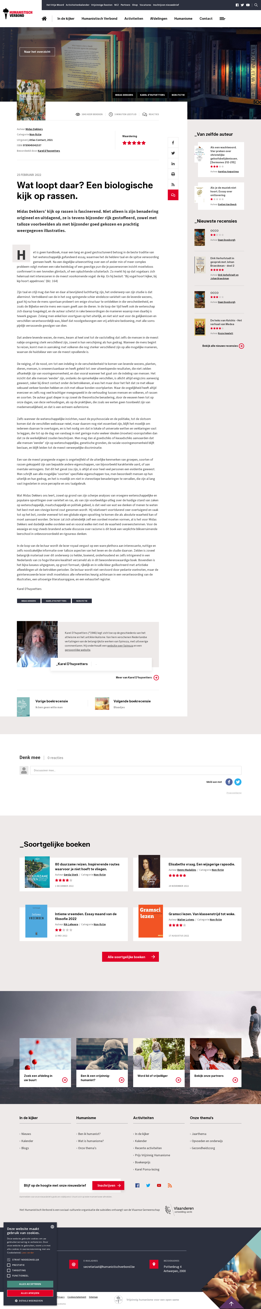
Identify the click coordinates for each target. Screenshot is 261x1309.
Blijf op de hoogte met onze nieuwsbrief (69, 1185)
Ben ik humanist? (89, 1134)
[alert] (30, 1263)
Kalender (27, 1141)
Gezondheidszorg (203, 1148)
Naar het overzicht (37, 51)
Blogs (25, 1148)
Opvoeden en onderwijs (207, 1141)
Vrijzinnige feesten (101, 5)
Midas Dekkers (34, 129)
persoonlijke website (77, 650)
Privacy (61, 1297)
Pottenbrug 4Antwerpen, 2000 (175, 1269)
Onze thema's (87, 1148)
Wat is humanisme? (91, 1141)
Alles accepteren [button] (30, 1284)
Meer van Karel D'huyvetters (134, 677)
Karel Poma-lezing (147, 1169)
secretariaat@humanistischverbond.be (109, 1267)
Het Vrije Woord (55, 5)
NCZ (116, 5)
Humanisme (183, 19)
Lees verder (28, 1252)
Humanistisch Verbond (99, 19)
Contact (206, 19)
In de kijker (66, 19)
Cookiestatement (76, 1297)
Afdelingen (158, 19)
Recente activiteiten (148, 1148)
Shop (135, 5)
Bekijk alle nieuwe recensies (220, 345)
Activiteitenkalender (77, 5)
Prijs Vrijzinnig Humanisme (152, 1155)
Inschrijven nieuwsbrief (166, 5)
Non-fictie (35, 134)
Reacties (154, 114)
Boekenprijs (142, 1162)
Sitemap (93, 1297)
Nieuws (26, 1134)
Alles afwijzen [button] (30, 1293)
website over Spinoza (120, 646)
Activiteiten (133, 19)
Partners (125, 5)
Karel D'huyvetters (49, 151)
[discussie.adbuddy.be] (130, 775)
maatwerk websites (57, 1303)
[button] (30, 1300)
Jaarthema (199, 1134)
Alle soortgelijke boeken (126, 957)
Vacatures (145, 5)
